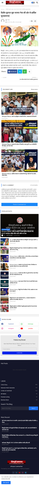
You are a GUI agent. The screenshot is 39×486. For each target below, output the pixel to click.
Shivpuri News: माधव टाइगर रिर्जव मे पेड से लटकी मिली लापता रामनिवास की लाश (23, 282)
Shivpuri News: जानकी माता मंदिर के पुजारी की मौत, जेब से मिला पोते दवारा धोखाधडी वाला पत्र (24, 273)
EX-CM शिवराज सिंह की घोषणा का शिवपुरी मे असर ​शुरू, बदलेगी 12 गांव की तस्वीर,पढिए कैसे (24, 240)
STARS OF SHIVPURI (19, 390)
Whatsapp (24, 71)
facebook (11, 324)
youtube (30, 328)
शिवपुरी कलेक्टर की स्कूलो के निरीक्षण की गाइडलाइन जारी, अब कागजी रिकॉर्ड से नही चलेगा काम (19, 428)
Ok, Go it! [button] (6, 482)
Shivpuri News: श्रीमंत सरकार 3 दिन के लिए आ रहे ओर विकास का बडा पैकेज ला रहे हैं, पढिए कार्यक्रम (24, 257)
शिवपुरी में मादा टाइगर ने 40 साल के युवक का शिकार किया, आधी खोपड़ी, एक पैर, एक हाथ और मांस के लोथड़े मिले (19, 449)
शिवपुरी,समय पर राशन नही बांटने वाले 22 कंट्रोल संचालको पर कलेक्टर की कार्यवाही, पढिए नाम (22, 298)
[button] (33, 3)
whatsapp (30, 324)
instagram (11, 328)
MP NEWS (19, 394)
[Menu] (2, 2)
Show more (34, 89)
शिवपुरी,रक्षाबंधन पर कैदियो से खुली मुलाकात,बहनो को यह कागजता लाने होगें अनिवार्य (23, 306)
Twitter (20, 71)
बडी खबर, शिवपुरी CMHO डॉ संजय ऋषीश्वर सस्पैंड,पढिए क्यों (16, 442)
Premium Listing (19, 397)
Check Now (4, 478)
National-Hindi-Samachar (19, 387)
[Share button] (29, 71)
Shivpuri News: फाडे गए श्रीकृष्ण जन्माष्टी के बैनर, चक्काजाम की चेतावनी (19, 116)
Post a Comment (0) (19, 204)
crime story (19, 384)
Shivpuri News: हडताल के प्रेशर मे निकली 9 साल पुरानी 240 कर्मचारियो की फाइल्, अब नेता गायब (19, 145)
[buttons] (13, 472)
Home (2, 9)
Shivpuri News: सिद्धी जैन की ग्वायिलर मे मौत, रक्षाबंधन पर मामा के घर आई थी (23, 290)
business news (19, 400)
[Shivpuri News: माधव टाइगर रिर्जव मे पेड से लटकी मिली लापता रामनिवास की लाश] (4, 283)
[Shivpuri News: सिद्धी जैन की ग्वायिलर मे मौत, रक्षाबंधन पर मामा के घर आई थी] (4, 291)
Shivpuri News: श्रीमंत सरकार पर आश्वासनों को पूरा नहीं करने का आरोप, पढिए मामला (19, 174)
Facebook (13, 71)
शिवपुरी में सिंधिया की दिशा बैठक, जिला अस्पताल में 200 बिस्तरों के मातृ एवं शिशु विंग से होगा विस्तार (20, 436)
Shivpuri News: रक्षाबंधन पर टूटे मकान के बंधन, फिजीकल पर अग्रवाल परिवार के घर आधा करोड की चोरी (23, 265)
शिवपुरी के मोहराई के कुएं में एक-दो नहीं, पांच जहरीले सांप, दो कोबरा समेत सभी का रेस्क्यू (23, 248)
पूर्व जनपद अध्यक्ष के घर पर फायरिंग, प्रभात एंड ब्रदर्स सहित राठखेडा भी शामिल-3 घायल (19, 421)
